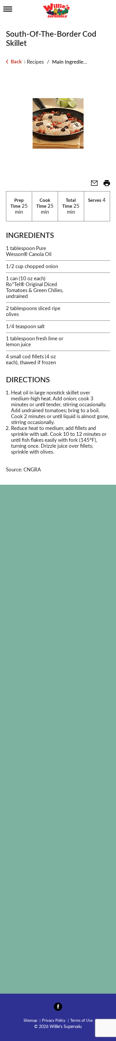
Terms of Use (81, 1021)
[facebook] (58, 1008)
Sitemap (30, 1021)
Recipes (35, 62)
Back (16, 61)
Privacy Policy (53, 1021)
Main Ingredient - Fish (76, 62)
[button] (92, 185)
